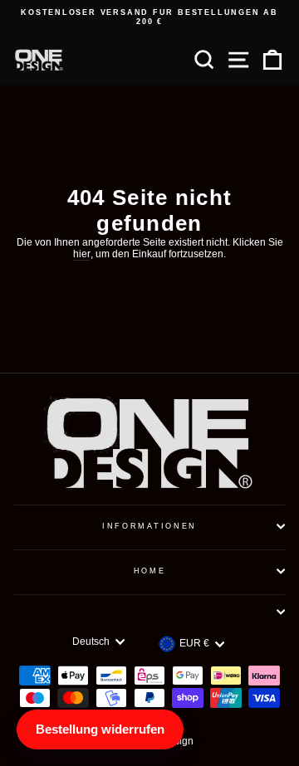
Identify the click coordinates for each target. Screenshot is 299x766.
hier (82, 254)
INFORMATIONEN (149, 526)
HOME (150, 571)
